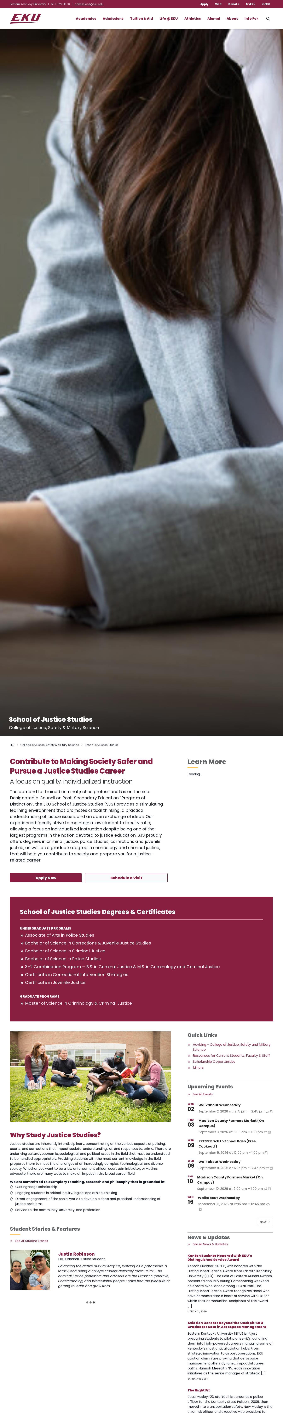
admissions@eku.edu (89, 4)
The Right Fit (198, 1390)
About (232, 18)
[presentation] (30, 1270)
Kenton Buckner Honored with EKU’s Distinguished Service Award (219, 1258)
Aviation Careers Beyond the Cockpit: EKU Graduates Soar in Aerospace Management (226, 1325)
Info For (251, 18)
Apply (204, 4)
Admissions (113, 18)
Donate (233, 4)
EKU (12, 745)
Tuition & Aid (141, 18)
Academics (86, 18)
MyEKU (250, 4)
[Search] (268, 19)
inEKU (266, 4)
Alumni (213, 18)
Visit (218, 4)
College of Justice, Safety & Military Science (49, 745)
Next (263, 1222)
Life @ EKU (169, 18)
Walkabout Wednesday (219, 1105)
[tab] (87, 1302)
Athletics (192, 18)
